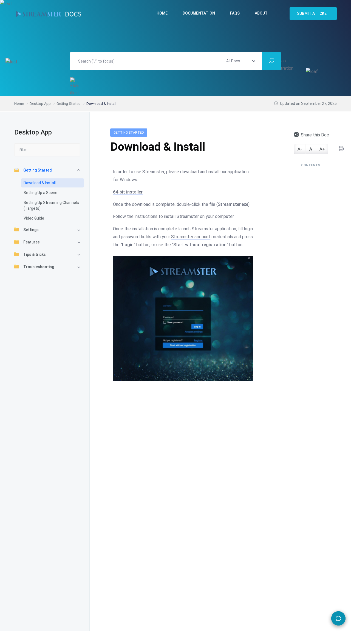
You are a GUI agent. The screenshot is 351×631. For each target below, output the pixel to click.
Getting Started (37, 170)
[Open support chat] (338, 618)
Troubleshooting (38, 267)
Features (31, 242)
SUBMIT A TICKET (313, 13)
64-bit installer (128, 192)
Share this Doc (315, 135)
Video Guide (34, 218)
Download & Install (40, 183)
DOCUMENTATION (199, 13)
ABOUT (261, 13)
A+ (322, 149)
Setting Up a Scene (40, 192)
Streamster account (190, 236)
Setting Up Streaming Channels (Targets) (51, 205)
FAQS (235, 13)
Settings (31, 230)
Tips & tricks (34, 254)
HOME (162, 13)
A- (300, 149)
